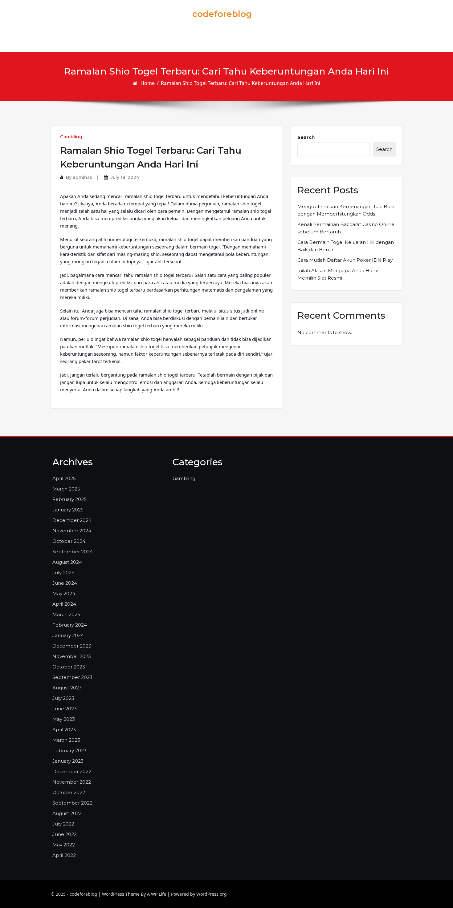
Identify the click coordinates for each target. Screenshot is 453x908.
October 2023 (68, 667)
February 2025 (69, 499)
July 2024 (63, 572)
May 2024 (63, 593)
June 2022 (64, 834)
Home (148, 83)
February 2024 (69, 625)
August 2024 (67, 562)
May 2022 (63, 845)
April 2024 (64, 604)
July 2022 (63, 824)
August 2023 (67, 688)
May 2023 (63, 719)
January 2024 (68, 635)
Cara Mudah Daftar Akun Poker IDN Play (345, 260)
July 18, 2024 (125, 177)
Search (306, 137)
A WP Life (156, 894)
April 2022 (64, 855)
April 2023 (64, 729)
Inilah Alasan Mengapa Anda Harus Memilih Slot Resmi (338, 274)
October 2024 (68, 541)
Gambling (71, 136)
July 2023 (63, 698)
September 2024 (72, 552)
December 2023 (71, 646)
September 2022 (72, 803)
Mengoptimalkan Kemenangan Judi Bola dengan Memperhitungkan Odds (345, 210)
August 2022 (67, 813)
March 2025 (66, 489)
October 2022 (68, 792)
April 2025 (64, 478)
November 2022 (71, 782)
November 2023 (71, 656)
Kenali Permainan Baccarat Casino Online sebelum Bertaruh (345, 228)
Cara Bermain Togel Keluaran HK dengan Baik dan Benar (345, 245)
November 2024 (71, 531)
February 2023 (69, 750)
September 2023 (72, 677)
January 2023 (68, 761)
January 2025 (68, 510)
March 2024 (66, 614)
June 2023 (64, 709)
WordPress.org (211, 894)
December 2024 (72, 520)
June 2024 (64, 583)
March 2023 (66, 740)
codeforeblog (222, 14)
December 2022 (71, 771)
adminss (82, 177)
